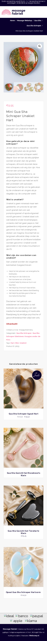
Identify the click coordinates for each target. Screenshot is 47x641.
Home (12, 20)
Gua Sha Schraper (34, 26)
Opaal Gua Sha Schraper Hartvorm (23, 592)
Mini (17, 343)
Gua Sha (37, 20)
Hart (12, 343)
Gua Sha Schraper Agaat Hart (23, 414)
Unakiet (23, 343)
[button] (39, 46)
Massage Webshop (24, 20)
